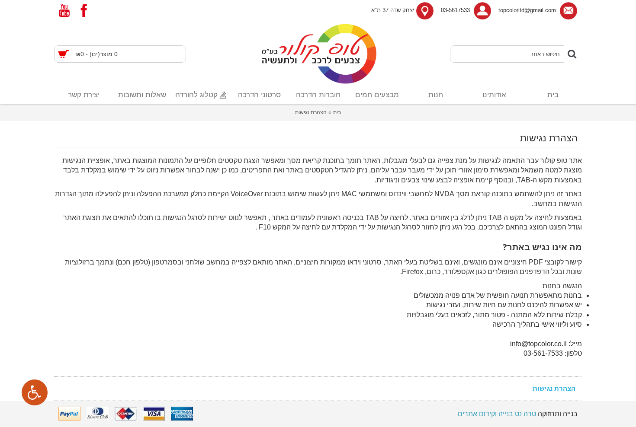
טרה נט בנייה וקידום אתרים (497, 413)
